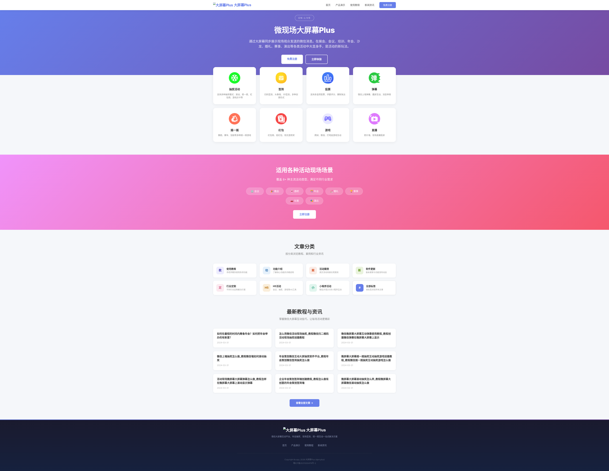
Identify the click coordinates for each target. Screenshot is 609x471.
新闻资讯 (369, 5)
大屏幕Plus (242, 5)
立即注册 (304, 214)
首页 (328, 5)
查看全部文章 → (304, 402)
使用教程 (355, 5)
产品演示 (340, 5)
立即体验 (316, 59)
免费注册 (387, 5)
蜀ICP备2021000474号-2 (304, 463)
